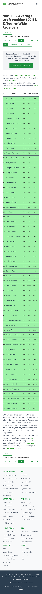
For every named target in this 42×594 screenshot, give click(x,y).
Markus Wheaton (12, 389)
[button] (36, 4)
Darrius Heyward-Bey (14, 345)
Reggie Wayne (11, 173)
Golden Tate (10, 271)
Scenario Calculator (10, 513)
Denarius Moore (12, 364)
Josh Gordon (11, 261)
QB (10, 40)
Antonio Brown (11, 202)
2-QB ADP (24, 485)
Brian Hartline (11, 359)
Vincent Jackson (12, 153)
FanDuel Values (27, 538)
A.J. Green (9, 109)
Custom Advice (8, 542)
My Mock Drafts (8, 482)
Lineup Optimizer (9, 535)
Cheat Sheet (7, 502)
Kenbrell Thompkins (13, 236)
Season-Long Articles (11, 555)
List (5, 45)
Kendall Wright (11, 394)
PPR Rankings (26, 502)
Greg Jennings (11, 266)
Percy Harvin (10, 350)
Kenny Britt (10, 291)
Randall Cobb (11, 138)
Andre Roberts (11, 409)
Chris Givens (10, 276)
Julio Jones (10, 114)
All (5, 40)
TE (26, 40)
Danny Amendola (12, 158)
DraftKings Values (27, 535)
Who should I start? (13, 448)
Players (5, 566)
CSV (22, 45)
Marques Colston (12, 168)
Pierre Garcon (11, 182)
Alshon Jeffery (11, 325)
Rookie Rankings (27, 520)
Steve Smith (10, 227)
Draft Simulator (8, 485)
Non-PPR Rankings (28, 509)
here (32, 438)
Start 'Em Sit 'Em (9, 532)
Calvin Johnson (12, 99)
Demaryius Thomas (13, 123)
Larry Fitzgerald (11, 128)
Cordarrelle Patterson (14, 335)
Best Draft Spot (8, 523)
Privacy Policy (17, 587)
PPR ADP (24, 475)
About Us (24, 555)
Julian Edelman (11, 404)
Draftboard (13, 45)
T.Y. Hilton (9, 217)
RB (16, 40)
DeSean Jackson (12, 207)
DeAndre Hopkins (12, 300)
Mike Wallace (11, 222)
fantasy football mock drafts (26, 75)
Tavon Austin (11, 251)
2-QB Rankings (26, 513)
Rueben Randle (11, 340)
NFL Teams (25, 549)
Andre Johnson (11, 133)
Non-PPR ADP (26, 482)
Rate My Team (8, 492)
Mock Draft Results (10, 478)
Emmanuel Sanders (13, 320)
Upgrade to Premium (21, 65)
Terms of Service (32, 587)
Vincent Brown (11, 315)
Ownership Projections (29, 532)
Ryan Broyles (11, 354)
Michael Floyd (11, 305)
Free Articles (7, 552)
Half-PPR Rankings (27, 506)
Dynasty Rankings (28, 516)
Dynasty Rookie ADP (28, 492)
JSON (28, 45)
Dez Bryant (10, 104)
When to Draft (8, 520)
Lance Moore (11, 295)
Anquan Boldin (11, 256)
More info (12, 81)
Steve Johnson (11, 281)
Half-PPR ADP (25, 478)
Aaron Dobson (11, 369)
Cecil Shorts (10, 241)
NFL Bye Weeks (26, 552)
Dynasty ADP (26, 489)
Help (22, 559)
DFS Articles (7, 562)
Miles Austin (10, 246)
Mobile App (7, 496)
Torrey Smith (10, 192)
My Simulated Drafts (10, 489)
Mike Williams (11, 286)
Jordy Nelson (11, 187)
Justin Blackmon (12, 310)
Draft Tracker (7, 506)
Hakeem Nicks (11, 197)
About (6, 587)
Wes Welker (10, 177)
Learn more (30, 443)
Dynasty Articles (9, 559)
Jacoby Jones (11, 379)
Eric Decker (10, 212)
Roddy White (10, 143)
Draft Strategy (8, 516)
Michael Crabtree (12, 399)
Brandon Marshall (12, 118)
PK (37, 40)
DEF (32, 40)
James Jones (11, 232)
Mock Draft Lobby (9, 475)
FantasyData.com (27, 583)
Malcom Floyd (11, 384)
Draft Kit (5, 549)
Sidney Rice (10, 330)
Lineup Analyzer (8, 538)
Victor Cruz (10, 148)
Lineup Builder (26, 542)
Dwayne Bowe (11, 163)
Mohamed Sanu (12, 374)
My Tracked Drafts (9, 509)
